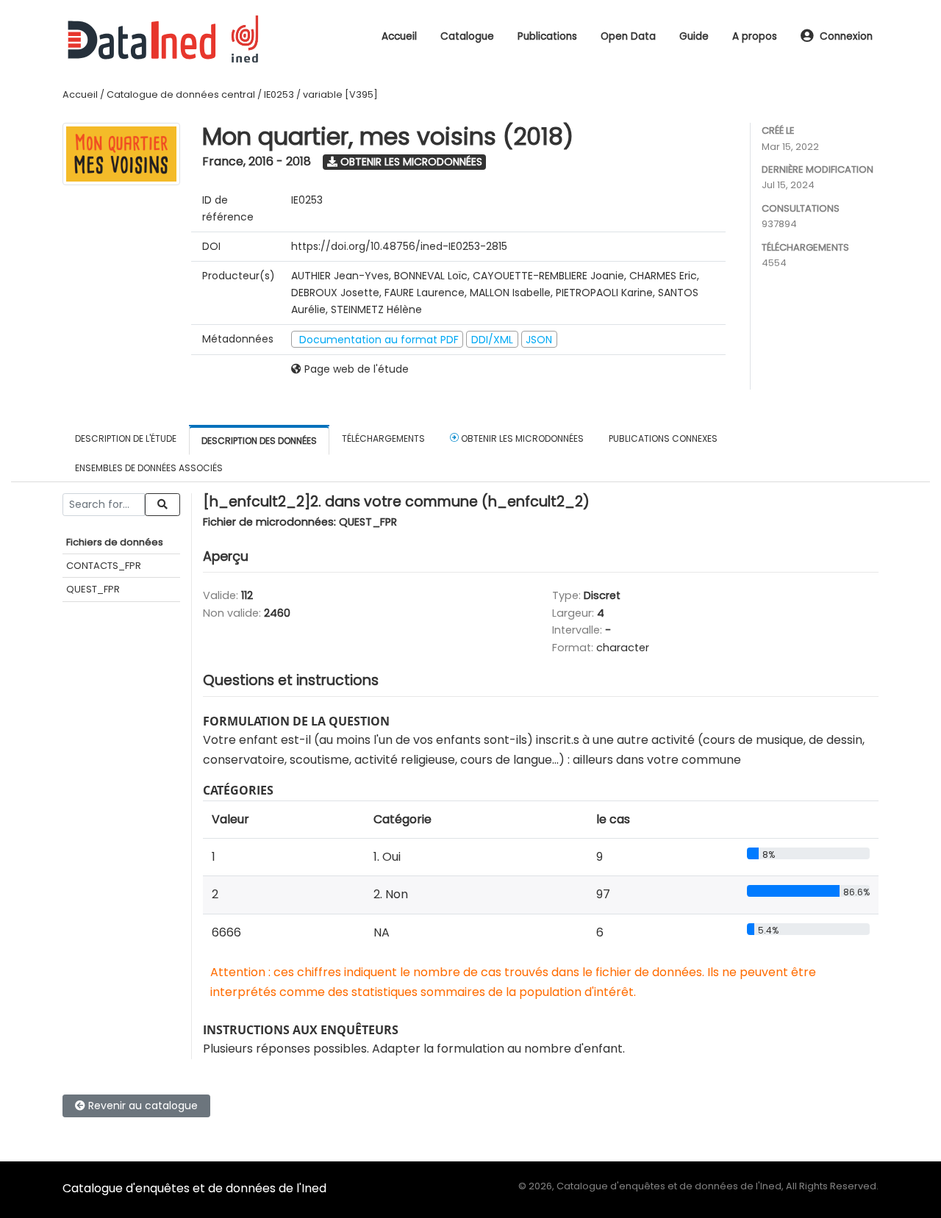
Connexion (846, 36)
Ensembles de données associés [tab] (149, 468)
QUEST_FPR (93, 589)
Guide (694, 36)
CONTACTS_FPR (103, 566)
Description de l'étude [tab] (125, 438)
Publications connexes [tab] (663, 438)
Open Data (628, 36)
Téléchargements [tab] (383, 438)
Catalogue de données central (181, 94)
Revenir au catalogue (141, 1105)
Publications (547, 36)
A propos (754, 36)
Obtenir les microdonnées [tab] (521, 438)
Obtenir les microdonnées (409, 161)
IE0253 (279, 94)
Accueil (399, 36)
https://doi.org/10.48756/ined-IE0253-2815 (399, 246)
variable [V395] (340, 94)
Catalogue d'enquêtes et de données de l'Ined (194, 1188)
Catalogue (467, 36)
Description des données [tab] (259, 440)
